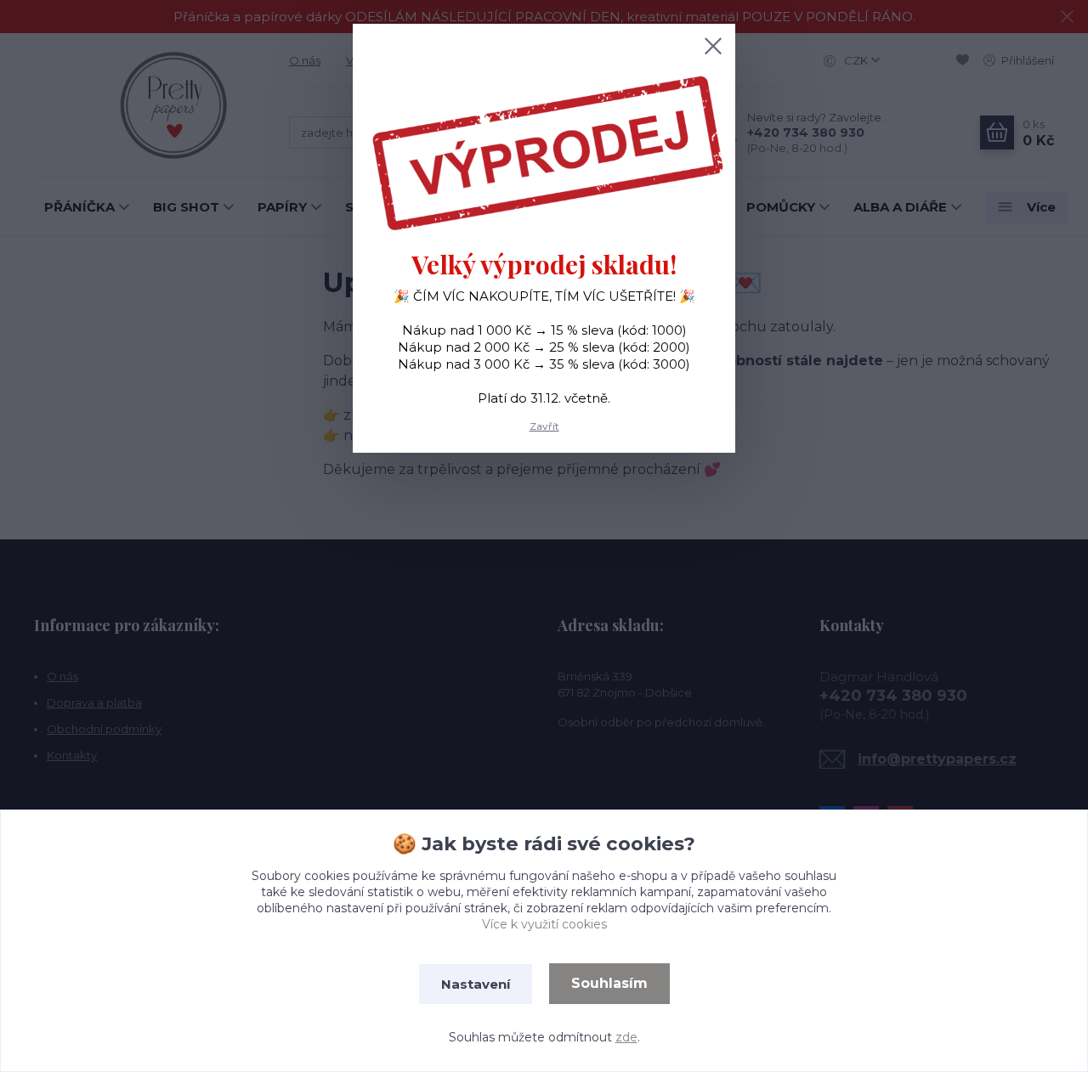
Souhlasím (609, 983)
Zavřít (544, 426)
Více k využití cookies (544, 924)
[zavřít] (713, 46)
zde (626, 1037)
